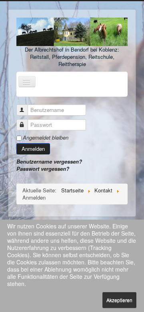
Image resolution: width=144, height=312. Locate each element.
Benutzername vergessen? (49, 161)
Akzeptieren (119, 299)
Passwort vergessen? (42, 168)
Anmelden (33, 148)
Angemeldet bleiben (45, 137)
